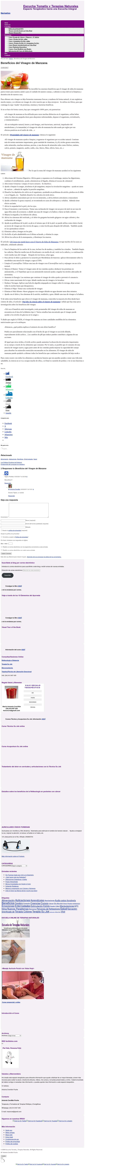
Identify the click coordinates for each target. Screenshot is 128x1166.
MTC (76, 906)
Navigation (5, 13)
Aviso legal (9, 1137)
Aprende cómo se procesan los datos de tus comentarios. (44, 557)
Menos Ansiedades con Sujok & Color (18, 884)
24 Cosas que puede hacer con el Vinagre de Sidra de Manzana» (34, 242)
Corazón (26, 903)
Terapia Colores (23, 911)
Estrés (46, 905)
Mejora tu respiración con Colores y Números (20, 888)
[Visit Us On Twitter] (19, 1121)
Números (32, 909)
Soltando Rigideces (12, 886)
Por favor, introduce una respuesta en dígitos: (14, 540)
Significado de (8, 911)
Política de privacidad (21, 537)
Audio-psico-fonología (65, 900)
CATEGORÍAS (6, 866)
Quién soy (8, 25)
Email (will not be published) (37, 524)
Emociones (8, 906)
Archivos (4, 1035)
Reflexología (54, 908)
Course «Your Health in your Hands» (20, 49)
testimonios (52, 912)
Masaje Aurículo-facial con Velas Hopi (20, 31)
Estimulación (37, 905)
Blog (6, 53)
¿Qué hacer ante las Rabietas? (15, 877)
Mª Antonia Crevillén (14, 489)
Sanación (72, 908)
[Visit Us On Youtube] (49, 1121)
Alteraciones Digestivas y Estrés (16, 879)
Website (28, 527)
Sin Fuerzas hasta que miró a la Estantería (19, 875)
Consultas (8, 26)
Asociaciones (50, 900)
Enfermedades (28, 459)
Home (11, 58)
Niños (4, 908)
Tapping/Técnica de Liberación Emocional (16, 672)
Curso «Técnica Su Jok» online (18, 39)
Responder (7, 483)
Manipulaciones (67, 905)
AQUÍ (20, 586)
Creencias (35, 903)
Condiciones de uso (12, 1139)
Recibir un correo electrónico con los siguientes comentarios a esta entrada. (25, 547)
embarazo (76, 903)
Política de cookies (11, 1144)
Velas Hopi (58, 912)
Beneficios (20, 459)
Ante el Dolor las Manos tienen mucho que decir (21, 891)
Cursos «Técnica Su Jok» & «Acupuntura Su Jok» (24, 43)
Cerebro (19, 903)
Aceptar (3, 1156)
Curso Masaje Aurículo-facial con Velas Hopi (22, 45)
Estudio (52, 906)
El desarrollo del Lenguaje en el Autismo (13, 464)
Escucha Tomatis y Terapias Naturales (50, 6)
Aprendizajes (37, 900)
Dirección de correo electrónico (12, 570)
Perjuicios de (42, 908)
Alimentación (4, 459)
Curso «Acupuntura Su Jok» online (19, 41)
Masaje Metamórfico (15, 33)
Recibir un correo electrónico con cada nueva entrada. (19, 550)
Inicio (6, 23)
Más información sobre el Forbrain (13, 856)
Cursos (44, 903)
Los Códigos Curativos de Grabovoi (11, 462)
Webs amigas (10, 1132)
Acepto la (15, 530)
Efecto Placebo (67, 903)
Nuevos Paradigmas (18, 908)
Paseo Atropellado (11, 882)
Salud (35, 459)
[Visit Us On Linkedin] (64, 1121)
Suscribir (7, 575)
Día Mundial (58, 903)
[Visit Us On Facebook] (34, 1121)
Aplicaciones (12, 459)
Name (30, 520)
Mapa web (8, 1135)
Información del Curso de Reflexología (20, 51)
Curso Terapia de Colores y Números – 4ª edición (24, 37)
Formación (8, 35)
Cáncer (51, 903)
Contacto (7, 55)
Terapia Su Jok (40, 911)
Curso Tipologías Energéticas (18, 47)
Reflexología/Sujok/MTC (16, 29)
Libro (57, 906)
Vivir (63, 911)
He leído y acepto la (16, 537)
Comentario (5, 517)
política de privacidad (15, 530)
